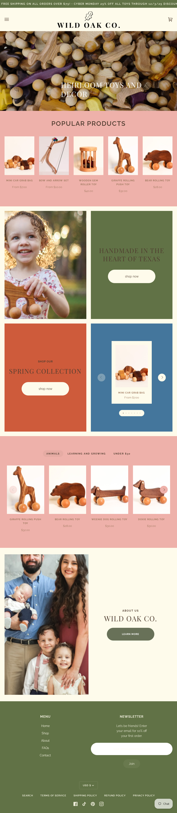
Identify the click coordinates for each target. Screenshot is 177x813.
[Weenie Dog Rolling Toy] (109, 489)
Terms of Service (53, 795)
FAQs (45, 748)
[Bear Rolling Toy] (157, 155)
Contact (45, 755)
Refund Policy (115, 795)
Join (131, 763)
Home (45, 726)
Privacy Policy (144, 795)
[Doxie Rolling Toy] (151, 489)
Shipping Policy (85, 795)
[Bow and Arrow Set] (54, 155)
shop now (131, 276)
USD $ (87, 785)
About (45, 740)
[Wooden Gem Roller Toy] (88, 155)
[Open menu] (11, 19)
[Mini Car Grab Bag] (19, 155)
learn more (130, 634)
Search (27, 795)
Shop (45, 733)
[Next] (162, 377)
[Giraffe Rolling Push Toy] (123, 155)
